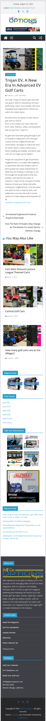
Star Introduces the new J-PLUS (22, 8)
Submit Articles (9, 632)
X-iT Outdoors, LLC (11, 670)
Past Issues (7, 422)
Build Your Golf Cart (11, 675)
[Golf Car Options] (6, 38)
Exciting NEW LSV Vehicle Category (16, 521)
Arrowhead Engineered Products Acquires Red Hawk (21, 216)
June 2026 (7, 406)
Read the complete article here (18, 202)
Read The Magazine (11, 622)
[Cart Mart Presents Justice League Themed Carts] (23, 245)
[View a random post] (40, 38)
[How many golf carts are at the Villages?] (23, 326)
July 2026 (6, 402)
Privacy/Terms (8, 649)
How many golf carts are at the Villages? (22, 352)
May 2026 (7, 410)
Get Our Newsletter (11, 627)
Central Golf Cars (15, 311)
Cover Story (10, 74)
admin (23, 95)
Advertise (7, 638)
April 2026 (7, 414)
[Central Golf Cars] (23, 287)
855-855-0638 (8, 685)
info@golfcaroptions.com (13, 681)
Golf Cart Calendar (10, 665)
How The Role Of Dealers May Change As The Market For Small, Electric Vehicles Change (22, 227)
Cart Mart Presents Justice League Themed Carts (20, 271)
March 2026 (7, 418)
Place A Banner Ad (10, 643)
